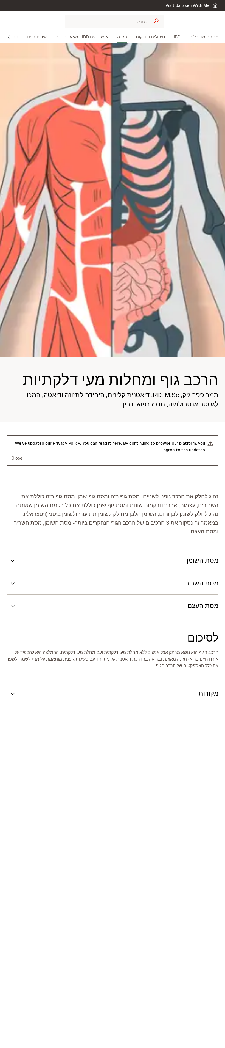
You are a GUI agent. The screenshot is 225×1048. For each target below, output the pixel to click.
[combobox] (114, 21)
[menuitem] (201, 37)
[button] (9, 37)
